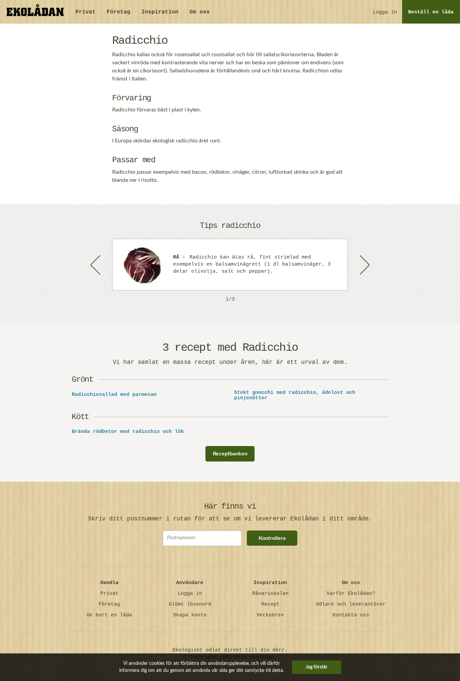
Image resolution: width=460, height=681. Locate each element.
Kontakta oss (351, 615)
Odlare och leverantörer (351, 604)
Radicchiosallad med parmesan (114, 395)
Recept (270, 604)
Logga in (385, 12)
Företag (118, 12)
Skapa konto (189, 615)
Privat (85, 12)
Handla (109, 583)
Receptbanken (230, 453)
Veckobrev (270, 615)
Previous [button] (96, 264)
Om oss (200, 12)
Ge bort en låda (109, 615)
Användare (189, 583)
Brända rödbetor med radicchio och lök (128, 432)
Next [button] (364, 264)
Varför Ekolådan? (351, 594)
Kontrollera (272, 538)
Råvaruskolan (270, 594)
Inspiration (159, 12)
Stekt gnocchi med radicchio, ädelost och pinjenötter (294, 395)
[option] (230, 265)
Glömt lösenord (190, 604)
